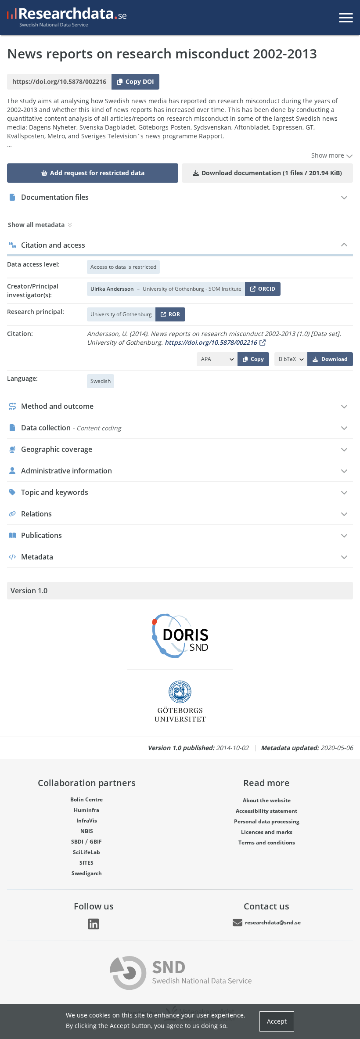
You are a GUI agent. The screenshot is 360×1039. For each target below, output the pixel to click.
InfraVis (86, 820)
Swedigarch (87, 873)
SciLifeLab (86, 852)
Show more (328, 155)
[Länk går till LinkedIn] (93, 924)
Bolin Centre (86, 799)
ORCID (265, 290)
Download (334, 359)
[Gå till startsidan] (65, 18)
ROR (172, 315)
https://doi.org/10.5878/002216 (211, 342)
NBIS (86, 831)
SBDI (77, 841)
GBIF (96, 841)
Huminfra (86, 810)
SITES (86, 862)
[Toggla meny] (345, 18)
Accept (277, 1021)
